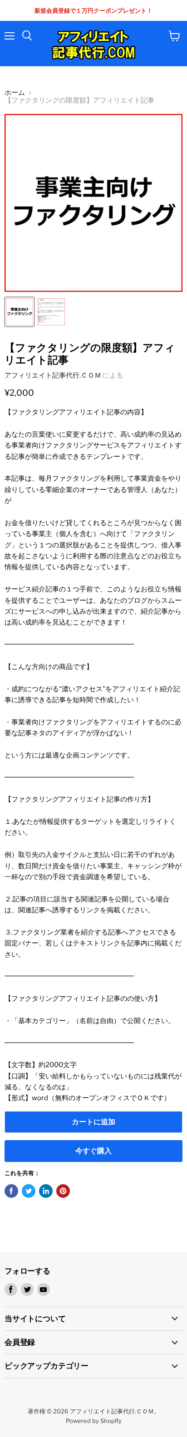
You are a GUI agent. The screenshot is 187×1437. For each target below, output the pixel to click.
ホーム (15, 93)
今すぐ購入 (93, 1151)
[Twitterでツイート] (28, 1191)
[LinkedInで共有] (46, 1191)
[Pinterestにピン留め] (63, 1191)
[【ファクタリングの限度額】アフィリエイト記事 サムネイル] (19, 311)
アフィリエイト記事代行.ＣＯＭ (53, 375)
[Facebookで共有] (11, 1191)
